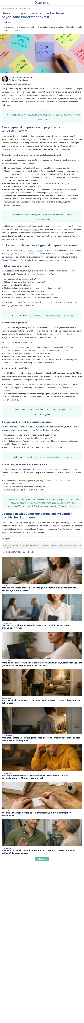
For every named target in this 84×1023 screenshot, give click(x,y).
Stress (24, 279)
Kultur (4, 585)
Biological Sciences (31, 229)
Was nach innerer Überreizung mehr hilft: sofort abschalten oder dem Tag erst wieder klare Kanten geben (41, 739)
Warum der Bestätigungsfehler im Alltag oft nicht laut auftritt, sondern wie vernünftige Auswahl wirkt (39, 589)
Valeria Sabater (23, 80)
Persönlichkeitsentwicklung (21, 8)
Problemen (65, 481)
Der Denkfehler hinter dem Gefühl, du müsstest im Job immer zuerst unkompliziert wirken (35, 626)
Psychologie (6, 623)
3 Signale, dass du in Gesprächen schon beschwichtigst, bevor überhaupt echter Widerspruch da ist (38, 851)
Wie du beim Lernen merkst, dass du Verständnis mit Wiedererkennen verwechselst (36, 814)
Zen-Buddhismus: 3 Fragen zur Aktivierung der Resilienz (50, 315)
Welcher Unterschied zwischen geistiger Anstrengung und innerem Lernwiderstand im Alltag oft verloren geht (35, 776)
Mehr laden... (42, 859)
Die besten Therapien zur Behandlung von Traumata (50, 457)
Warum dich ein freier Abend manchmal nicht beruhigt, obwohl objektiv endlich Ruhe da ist (41, 701)
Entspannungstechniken (14, 347)
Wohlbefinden (6, 8)
